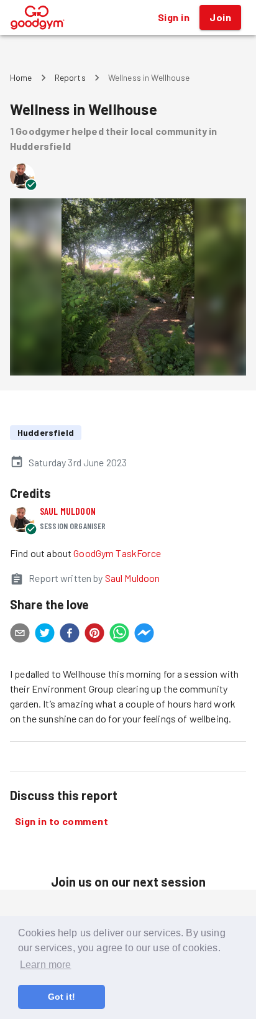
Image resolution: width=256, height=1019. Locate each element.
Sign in (174, 17)
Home (21, 77)
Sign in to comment (61, 821)
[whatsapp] (119, 635)
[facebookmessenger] (144, 635)
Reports (70, 77)
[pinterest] (94, 635)
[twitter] (45, 635)
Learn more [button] (45, 964)
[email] (20, 635)
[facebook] (70, 635)
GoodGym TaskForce (117, 553)
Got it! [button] (61, 997)
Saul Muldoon (68, 511)
